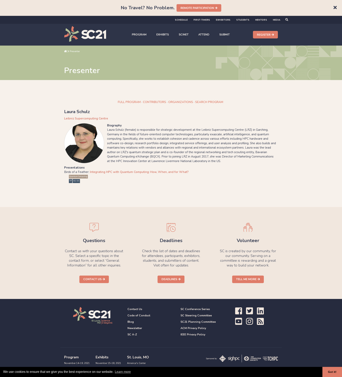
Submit (224, 34)
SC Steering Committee (196, 315)
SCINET (184, 34)
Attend (203, 34)
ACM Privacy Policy (193, 328)
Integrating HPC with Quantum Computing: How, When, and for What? (139, 172)
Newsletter (134, 328)
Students (243, 19)
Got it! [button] (332, 371)
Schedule (181, 19)
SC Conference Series (195, 309)
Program (139, 34)
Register (264, 35)
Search (209, 102)
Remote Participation (197, 8)
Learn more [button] (123, 371)
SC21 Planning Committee (198, 322)
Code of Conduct (138, 315)
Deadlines (169, 279)
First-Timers (202, 19)
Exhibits (162, 34)
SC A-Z (132, 334)
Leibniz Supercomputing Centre (86, 118)
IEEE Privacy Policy (192, 334)
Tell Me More (246, 279)
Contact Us (92, 279)
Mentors (261, 19)
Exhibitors (223, 19)
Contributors (154, 102)
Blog (130, 322)
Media (277, 19)
